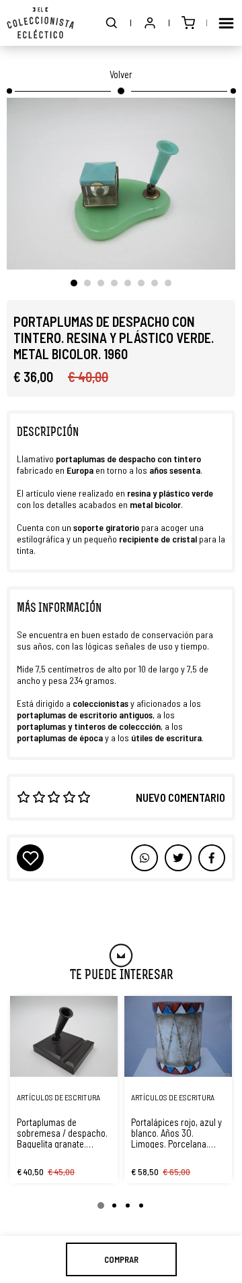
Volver (121, 74)
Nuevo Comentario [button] (180, 797)
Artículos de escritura (58, 1097)
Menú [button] (226, 23)
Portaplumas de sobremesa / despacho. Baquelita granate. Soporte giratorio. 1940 (62, 1132)
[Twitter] (211, 857)
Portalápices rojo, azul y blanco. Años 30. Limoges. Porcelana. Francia (176, 1132)
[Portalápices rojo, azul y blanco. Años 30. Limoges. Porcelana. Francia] (178, 1036)
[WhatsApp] (144, 857)
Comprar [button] (121, 1259)
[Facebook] (178, 857)
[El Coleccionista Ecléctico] (40, 22)
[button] (111, 23)
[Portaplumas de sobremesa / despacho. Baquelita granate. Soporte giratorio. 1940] (64, 1036)
